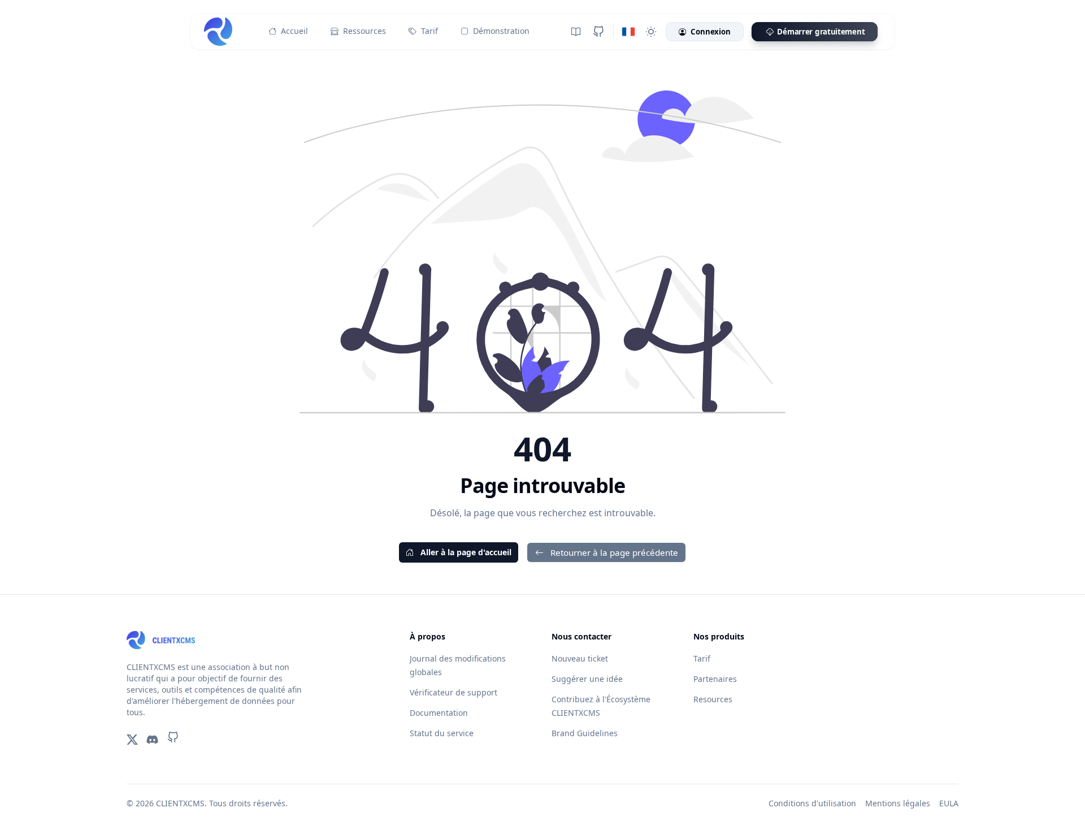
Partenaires (715, 678)
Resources (712, 699)
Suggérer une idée (587, 678)
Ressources (364, 30)
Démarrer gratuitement (821, 32)
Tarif (429, 30)
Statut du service (442, 733)
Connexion (710, 32)
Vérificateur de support (453, 692)
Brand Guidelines (585, 733)
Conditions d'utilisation (812, 803)
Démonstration (501, 30)
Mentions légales (897, 803)
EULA (948, 803)
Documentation (439, 712)
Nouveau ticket (580, 658)
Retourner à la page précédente (613, 552)
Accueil (294, 30)
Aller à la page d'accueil (464, 552)
